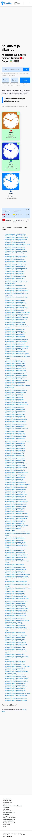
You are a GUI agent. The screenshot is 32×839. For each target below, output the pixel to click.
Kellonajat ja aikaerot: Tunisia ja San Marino (16, 596)
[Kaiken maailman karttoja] (6, 3)
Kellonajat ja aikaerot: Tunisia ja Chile (14, 310)
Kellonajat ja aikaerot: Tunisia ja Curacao (15, 321)
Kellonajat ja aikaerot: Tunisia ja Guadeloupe (16, 372)
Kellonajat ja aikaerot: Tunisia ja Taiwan (15, 637)
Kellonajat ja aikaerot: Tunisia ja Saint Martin (16, 583)
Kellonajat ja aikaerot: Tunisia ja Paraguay (15, 549)
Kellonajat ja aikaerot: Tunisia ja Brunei (15, 300)
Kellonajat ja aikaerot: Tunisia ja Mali (14, 479)
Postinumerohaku (8, 811)
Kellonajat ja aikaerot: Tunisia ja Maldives (15, 475)
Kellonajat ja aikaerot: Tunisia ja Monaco (15, 498)
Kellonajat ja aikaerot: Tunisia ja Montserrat (16, 503)
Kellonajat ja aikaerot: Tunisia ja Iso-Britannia (16, 404)
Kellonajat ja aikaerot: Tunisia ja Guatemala (16, 375)
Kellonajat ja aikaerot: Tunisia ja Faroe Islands (16, 348)
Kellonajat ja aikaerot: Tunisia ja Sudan (15, 625)
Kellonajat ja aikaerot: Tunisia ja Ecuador (15, 329)
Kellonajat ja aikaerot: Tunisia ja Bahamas (15, 264)
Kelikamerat (6, 814)
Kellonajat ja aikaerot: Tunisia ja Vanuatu (15, 683)
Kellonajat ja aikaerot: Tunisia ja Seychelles (16, 606)
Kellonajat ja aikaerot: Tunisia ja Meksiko (15, 492)
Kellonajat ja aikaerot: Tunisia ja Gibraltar (15, 367)
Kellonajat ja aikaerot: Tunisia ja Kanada (15, 423)
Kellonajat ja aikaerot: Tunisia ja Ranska (15, 566)
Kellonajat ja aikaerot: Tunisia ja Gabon (15, 360)
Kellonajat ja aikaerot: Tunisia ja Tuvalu (15, 661)
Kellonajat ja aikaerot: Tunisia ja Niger (14, 520)
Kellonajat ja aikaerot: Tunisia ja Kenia (14, 426)
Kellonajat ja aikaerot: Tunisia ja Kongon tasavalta (17, 441)
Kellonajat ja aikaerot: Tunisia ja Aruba (14, 259)
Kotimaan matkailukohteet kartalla (12, 805)
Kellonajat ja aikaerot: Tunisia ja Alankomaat (16, 239)
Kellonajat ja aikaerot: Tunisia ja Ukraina (15, 669)
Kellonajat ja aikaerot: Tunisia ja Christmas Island (17, 312)
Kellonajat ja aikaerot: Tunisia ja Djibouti (15, 322)
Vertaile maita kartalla (9, 822)
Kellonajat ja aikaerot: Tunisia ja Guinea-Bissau (17, 380)
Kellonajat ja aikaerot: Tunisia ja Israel (14, 406)
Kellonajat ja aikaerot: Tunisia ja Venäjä (15, 688)
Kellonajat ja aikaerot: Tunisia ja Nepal (14, 511)
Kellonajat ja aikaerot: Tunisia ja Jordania (15, 418)
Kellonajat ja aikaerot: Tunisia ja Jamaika (15, 411)
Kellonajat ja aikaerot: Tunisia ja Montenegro (16, 501)
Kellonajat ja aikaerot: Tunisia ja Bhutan (15, 278)
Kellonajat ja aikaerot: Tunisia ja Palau (14, 540)
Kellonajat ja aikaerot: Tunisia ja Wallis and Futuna (17, 693)
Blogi (4, 826)
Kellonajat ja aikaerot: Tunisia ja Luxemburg (16, 467)
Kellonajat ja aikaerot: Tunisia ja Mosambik (15, 504)
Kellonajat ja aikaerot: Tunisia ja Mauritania (16, 487)
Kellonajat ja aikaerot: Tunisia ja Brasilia (15, 292)
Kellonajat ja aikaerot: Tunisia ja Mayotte (15, 491)
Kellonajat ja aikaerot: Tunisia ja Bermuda (15, 276)
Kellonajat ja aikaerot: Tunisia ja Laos (14, 453)
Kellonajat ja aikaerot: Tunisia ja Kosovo (15, 443)
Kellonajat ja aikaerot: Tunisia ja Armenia (15, 258)
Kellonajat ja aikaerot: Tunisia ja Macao (15, 470)
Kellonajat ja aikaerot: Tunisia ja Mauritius (15, 489)
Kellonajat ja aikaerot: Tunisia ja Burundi (15, 305)
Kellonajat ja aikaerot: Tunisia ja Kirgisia (15, 433)
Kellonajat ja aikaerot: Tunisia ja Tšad (14, 663)
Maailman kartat (7, 802)
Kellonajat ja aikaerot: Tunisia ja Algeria (15, 242)
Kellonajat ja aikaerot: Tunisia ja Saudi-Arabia (16, 601)
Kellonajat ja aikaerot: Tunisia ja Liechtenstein (16, 464)
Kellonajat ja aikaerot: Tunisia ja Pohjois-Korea (16, 554)
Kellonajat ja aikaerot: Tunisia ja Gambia (15, 361)
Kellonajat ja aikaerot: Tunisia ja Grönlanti (15, 370)
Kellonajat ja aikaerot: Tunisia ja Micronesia (16, 494)
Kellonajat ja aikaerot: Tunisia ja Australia (15, 261)
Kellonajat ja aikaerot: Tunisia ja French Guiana (17, 353)
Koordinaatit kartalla (9, 821)
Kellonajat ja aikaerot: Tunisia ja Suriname (15, 627)
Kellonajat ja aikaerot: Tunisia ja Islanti (14, 401)
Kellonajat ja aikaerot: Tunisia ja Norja (14, 526)
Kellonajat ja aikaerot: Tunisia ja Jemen (15, 414)
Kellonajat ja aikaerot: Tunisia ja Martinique (16, 486)
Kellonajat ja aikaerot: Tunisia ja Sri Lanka (15, 623)
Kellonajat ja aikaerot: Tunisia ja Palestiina (15, 542)
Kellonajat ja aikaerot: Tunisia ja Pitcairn (15, 552)
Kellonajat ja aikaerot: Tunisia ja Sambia (15, 593)
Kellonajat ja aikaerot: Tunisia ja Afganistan (16, 235)
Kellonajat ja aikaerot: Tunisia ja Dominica (15, 324)
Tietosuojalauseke (16, 833)
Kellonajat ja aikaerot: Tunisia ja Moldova (15, 496)
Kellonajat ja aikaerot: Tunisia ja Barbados (15, 270)
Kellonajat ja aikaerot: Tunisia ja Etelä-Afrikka (16, 339)
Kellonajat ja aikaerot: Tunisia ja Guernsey (15, 377)
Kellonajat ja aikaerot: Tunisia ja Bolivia (14, 280)
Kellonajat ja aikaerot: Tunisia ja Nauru (14, 509)
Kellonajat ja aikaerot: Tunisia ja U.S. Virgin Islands (17, 666)
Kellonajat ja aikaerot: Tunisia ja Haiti (14, 384)
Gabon (3, 711)
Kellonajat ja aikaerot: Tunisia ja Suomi (15, 234)
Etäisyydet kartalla (8, 816)
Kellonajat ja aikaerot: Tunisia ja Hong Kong (16, 390)
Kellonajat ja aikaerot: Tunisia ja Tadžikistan (16, 635)
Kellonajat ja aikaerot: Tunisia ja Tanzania (15, 641)
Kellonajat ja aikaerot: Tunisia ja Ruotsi (14, 572)
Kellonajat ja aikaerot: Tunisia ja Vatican (15, 685)
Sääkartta (6, 809)
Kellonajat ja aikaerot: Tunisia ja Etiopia (15, 344)
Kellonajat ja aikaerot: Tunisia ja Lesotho (15, 457)
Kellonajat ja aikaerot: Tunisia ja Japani (15, 412)
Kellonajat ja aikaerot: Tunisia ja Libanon (15, 458)
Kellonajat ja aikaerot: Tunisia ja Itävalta (15, 409)
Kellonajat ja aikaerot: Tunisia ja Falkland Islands (17, 346)
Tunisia (24, 709)
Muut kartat (6, 824)
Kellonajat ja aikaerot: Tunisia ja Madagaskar (16, 472)
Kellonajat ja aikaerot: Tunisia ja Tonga (15, 649)
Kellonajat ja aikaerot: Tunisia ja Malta (14, 481)
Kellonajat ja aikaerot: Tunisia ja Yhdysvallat (16, 698)
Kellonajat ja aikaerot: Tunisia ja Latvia (14, 455)
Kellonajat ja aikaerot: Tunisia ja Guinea (15, 378)
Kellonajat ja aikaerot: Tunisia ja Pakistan (15, 538)
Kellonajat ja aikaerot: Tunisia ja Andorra (15, 246)
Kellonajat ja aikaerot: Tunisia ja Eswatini (15, 338)
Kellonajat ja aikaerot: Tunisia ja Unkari (15, 675)
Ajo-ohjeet (6, 807)
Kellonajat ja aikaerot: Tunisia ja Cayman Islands (17, 309)
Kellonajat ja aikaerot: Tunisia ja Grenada (15, 368)
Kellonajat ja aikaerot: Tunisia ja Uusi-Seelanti (16, 678)
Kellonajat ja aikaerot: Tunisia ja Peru (14, 550)
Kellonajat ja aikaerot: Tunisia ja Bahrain (15, 266)
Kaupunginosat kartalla (9, 817)
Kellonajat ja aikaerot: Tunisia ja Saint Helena (16, 576)
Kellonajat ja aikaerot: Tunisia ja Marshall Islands (17, 484)
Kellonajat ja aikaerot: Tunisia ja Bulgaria (15, 302)
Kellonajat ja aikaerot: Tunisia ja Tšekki (15, 664)
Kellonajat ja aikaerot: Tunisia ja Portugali (15, 555)
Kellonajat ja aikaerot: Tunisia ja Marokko (15, 482)
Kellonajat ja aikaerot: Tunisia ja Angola (15, 247)
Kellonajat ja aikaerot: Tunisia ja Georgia (15, 363)
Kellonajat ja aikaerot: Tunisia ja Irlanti (14, 399)
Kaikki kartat (6, 804)
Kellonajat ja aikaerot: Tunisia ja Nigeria (15, 521)
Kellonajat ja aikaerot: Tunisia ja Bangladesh (16, 268)
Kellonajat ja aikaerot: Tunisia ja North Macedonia (17, 532)
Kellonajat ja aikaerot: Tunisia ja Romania (15, 569)
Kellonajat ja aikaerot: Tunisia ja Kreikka (15, 445)
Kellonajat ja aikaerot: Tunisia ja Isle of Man (16, 402)
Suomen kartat (7, 799)
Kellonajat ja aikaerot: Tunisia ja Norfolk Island (16, 525)
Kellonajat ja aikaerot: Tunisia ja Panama (15, 543)
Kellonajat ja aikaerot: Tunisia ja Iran (14, 397)
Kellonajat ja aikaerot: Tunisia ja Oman (14, 537)
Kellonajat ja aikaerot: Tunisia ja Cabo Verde (16, 307)
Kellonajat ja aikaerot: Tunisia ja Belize (14, 273)
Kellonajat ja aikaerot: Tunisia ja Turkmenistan (16, 656)
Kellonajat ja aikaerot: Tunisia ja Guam (14, 373)
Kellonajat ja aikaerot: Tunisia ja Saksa (14, 591)
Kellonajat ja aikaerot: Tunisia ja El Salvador (16, 332)
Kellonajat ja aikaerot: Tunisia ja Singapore (16, 610)
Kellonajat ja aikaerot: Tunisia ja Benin (14, 275)
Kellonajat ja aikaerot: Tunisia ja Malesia (15, 477)
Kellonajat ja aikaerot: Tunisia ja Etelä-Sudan (16, 343)
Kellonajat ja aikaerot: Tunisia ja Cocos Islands (17, 314)
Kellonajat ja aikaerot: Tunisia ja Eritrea (14, 334)
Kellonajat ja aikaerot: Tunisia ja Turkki (14, 654)
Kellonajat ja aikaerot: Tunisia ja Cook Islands (16, 317)
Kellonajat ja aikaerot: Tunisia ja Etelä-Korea (16, 341)
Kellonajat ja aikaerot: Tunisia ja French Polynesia (17, 355)
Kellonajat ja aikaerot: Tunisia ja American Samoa (17, 244)
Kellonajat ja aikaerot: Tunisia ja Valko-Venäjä (16, 681)
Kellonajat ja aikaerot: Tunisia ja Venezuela (16, 686)
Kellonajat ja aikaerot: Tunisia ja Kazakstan (16, 424)
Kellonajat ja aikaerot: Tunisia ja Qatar (14, 564)
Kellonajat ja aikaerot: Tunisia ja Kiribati (15, 435)
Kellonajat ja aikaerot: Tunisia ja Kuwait (15, 450)
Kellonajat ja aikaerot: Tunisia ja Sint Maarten (16, 612)
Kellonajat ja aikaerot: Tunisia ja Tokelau (15, 647)
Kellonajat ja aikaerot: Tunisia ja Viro (14, 692)
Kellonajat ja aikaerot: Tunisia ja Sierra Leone (16, 608)
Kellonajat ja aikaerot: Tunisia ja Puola (14, 559)
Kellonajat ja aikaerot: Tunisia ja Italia (14, 407)
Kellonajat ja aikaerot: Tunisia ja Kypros (15, 452)
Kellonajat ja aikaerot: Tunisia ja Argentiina (16, 256)
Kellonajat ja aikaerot (11, 47)
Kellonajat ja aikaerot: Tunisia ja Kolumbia (15, 436)
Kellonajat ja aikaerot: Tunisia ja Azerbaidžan (16, 263)
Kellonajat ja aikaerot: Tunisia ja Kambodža (16, 419)
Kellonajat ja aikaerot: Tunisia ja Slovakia (15, 613)
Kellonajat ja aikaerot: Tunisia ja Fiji (14, 349)
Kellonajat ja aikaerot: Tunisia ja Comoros (15, 315)
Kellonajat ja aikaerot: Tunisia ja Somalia (15, 618)
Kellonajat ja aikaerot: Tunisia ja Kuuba (15, 448)
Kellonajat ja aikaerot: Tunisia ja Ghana (15, 365)
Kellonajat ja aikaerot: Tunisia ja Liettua (15, 465)
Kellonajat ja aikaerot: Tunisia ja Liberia (15, 460)
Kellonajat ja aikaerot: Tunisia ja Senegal (15, 603)
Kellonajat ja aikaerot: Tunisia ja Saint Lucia (16, 581)
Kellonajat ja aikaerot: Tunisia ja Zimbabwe (16, 700)
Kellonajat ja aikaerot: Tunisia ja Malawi (15, 474)
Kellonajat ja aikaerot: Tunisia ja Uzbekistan (16, 680)
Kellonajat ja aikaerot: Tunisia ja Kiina (14, 431)
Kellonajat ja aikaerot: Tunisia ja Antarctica (16, 251)
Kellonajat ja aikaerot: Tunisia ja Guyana (15, 382)
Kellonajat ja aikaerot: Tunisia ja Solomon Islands (17, 617)
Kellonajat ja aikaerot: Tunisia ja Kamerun (15, 421)
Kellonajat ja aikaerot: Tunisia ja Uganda (15, 668)
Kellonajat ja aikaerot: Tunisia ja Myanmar (15, 506)
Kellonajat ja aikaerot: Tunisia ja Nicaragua (16, 518)
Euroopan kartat (7, 800)
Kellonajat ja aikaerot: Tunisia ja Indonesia (15, 392)
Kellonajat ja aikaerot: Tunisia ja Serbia (15, 605)
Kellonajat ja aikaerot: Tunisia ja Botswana (15, 288)
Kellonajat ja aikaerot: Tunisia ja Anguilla (15, 249)
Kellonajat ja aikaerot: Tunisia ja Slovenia (15, 615)
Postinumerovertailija (9, 812)
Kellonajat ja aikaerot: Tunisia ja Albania (15, 241)
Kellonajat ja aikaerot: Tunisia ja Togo (14, 646)
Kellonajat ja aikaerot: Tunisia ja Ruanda (15, 571)
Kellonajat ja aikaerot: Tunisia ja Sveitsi (15, 632)
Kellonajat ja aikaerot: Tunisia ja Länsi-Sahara (16, 469)
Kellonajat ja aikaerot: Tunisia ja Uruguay (15, 676)
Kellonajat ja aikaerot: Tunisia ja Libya (14, 462)
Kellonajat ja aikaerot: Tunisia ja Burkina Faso (16, 304)
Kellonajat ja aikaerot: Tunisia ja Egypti (14, 331)
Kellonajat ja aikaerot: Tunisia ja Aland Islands (16, 237)
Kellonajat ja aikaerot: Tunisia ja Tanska (15, 639)
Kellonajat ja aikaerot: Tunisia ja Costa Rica (16, 319)
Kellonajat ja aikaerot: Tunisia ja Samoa (15, 595)
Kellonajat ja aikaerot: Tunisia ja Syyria (14, 634)
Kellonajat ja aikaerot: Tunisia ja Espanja (15, 336)
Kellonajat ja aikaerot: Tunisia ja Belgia (14, 271)
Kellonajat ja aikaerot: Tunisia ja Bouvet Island (16, 290)
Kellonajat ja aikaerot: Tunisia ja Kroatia (15, 446)
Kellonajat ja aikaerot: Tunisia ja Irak (14, 395)
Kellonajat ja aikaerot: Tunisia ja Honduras (15, 389)
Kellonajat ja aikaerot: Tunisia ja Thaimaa (15, 642)
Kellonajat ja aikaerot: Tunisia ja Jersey (15, 416)
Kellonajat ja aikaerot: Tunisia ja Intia (14, 394)
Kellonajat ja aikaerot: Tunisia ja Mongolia (15, 499)
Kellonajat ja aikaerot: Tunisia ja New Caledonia (17, 516)
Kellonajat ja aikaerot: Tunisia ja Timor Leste (16, 644)
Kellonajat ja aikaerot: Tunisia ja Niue (14, 523)
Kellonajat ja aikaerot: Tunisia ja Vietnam (15, 690)
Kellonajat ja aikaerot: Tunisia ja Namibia (15, 508)
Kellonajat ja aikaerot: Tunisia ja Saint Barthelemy (17, 574)
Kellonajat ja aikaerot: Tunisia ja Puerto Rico (16, 557)
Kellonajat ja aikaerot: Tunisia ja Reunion (15, 567)
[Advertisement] (16, 25)
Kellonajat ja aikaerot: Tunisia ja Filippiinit (15, 351)
